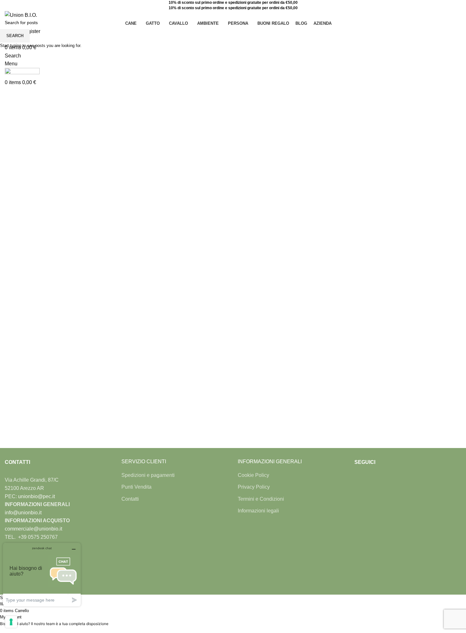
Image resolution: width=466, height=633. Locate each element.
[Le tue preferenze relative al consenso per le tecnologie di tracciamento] (11, 622)
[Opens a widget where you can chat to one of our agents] (42, 574)
